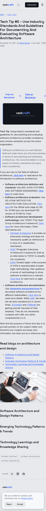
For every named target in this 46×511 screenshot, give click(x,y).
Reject (9, 504)
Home (2, 15)
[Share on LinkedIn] (17, 474)
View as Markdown (30, 96)
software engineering (10, 461)
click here (19, 175)
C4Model (31, 304)
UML (32, 298)
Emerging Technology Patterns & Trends (25, 361)
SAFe (13, 262)
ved (8, 4)
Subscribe (31, 5)
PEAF (13, 249)
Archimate (17, 304)
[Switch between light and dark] (18, 5)
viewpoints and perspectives (24, 288)
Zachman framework (20, 233)
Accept (20, 504)
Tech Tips (11, 15)
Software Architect (9, 456)
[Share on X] (12, 474)
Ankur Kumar (24, 43)
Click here (15, 278)
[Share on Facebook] (23, 474)
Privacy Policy (27, 498)
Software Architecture (30, 456)
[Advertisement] (23, 69)
